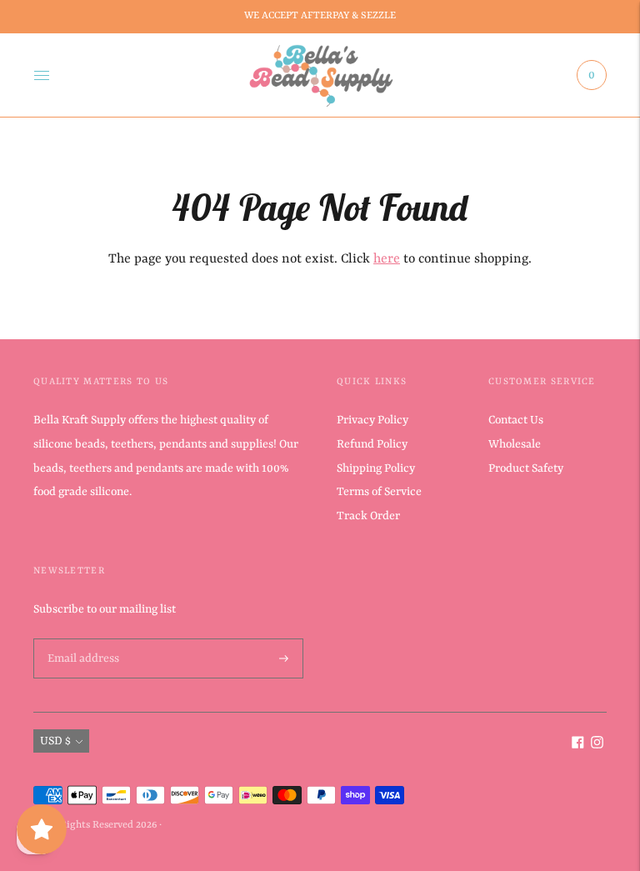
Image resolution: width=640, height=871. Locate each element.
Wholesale (514, 444)
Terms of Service (379, 491)
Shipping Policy (376, 468)
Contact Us (515, 420)
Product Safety (525, 468)
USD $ (55, 741)
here (386, 259)
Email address (81, 639)
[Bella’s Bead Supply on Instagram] (597, 745)
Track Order (368, 516)
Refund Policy (372, 444)
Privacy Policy (372, 420)
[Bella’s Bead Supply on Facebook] (578, 745)
